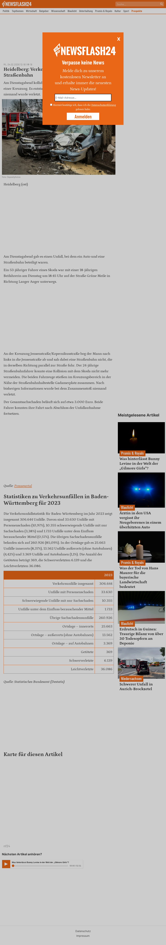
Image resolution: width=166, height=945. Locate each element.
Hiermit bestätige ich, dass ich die (72, 105)
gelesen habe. (83, 109)
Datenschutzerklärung (103, 105)
